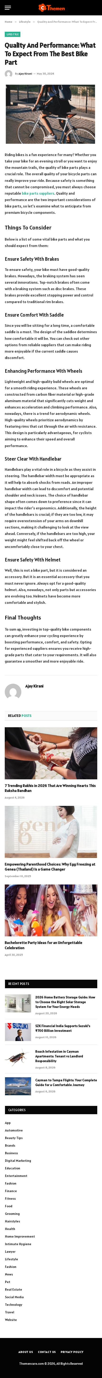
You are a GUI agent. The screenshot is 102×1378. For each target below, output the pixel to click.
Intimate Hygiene (18, 1244)
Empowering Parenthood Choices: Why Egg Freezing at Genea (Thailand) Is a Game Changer (50, 867)
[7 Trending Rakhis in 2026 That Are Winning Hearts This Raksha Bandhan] (51, 753)
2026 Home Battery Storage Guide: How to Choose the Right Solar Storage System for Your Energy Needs (65, 1002)
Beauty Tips (14, 1138)
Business (11, 1153)
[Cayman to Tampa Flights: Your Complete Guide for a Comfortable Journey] (18, 1086)
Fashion (10, 1183)
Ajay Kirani (25, 73)
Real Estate (13, 1289)
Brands (10, 1145)
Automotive (14, 1130)
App (8, 1123)
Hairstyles (12, 1221)
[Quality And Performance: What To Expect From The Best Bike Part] (51, 114)
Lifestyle (13, 34)
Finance (11, 1191)
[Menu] (8, 7)
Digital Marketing (18, 1160)
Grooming (12, 1214)
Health (10, 1229)
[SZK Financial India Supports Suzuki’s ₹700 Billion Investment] (18, 1032)
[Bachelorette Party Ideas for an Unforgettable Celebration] (51, 910)
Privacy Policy (72, 1352)
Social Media (14, 1297)
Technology (13, 1304)
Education (12, 1168)
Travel (9, 1312)
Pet (7, 1282)
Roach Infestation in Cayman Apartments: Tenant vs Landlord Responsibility (59, 1056)
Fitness (10, 1198)
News (9, 1274)
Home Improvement (20, 1236)
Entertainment (16, 1176)
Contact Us (47, 1352)
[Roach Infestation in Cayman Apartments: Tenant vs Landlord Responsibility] (18, 1058)
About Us (26, 1352)
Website (11, 1320)
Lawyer (10, 1251)
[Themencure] (51, 8)
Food (8, 1206)
